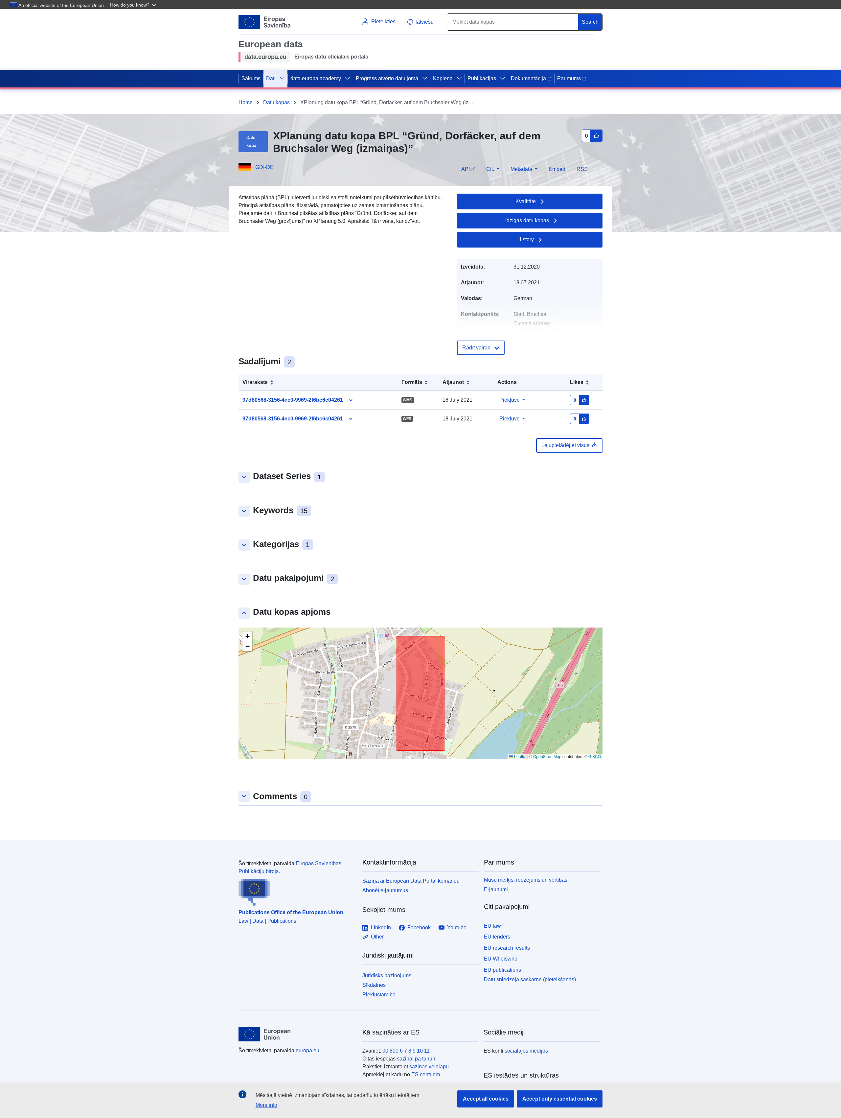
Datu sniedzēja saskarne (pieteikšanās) (530, 979)
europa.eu (307, 1050)
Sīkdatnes (374, 985)
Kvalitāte (525, 201)
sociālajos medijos (526, 1051)
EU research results (507, 948)
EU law (492, 926)
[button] (133, 4)
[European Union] (297, 1034)
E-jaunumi (496, 889)
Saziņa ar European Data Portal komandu (411, 881)
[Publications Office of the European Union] (296, 890)
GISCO (594, 756)
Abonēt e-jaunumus (385, 890)
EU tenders (497, 937)
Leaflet (519, 756)
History (525, 239)
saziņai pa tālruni (417, 1058)
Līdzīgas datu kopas (525, 220)
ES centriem (425, 1074)
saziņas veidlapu (429, 1066)
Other (377, 937)
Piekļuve (509, 400)
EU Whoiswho (500, 959)
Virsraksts (255, 382)
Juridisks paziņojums (386, 975)
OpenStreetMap (547, 756)
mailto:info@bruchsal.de (541, 331)
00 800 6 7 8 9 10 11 (406, 1051)
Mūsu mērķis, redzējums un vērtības (525, 880)
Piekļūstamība (379, 994)
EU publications (502, 970)
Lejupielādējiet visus (565, 445)
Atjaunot (453, 382)
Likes (576, 382)
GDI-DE (264, 167)
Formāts (411, 382)
